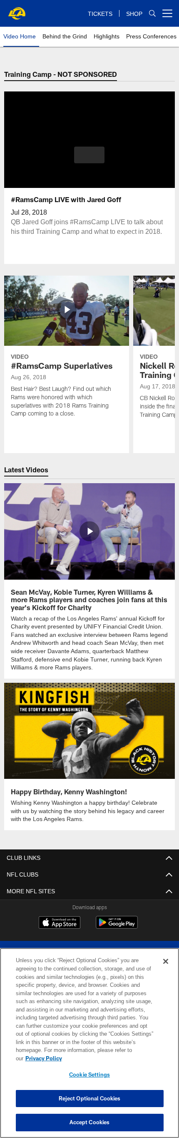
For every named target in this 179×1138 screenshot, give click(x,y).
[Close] (166, 970)
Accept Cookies (90, 1122)
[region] (89, 1047)
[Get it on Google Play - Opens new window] (117, 925)
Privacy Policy (108, 1058)
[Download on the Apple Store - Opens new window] (59, 922)
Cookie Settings (89, 1074)
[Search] (152, 13)
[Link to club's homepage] (17, 10)
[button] (89, 155)
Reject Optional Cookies (90, 1098)
